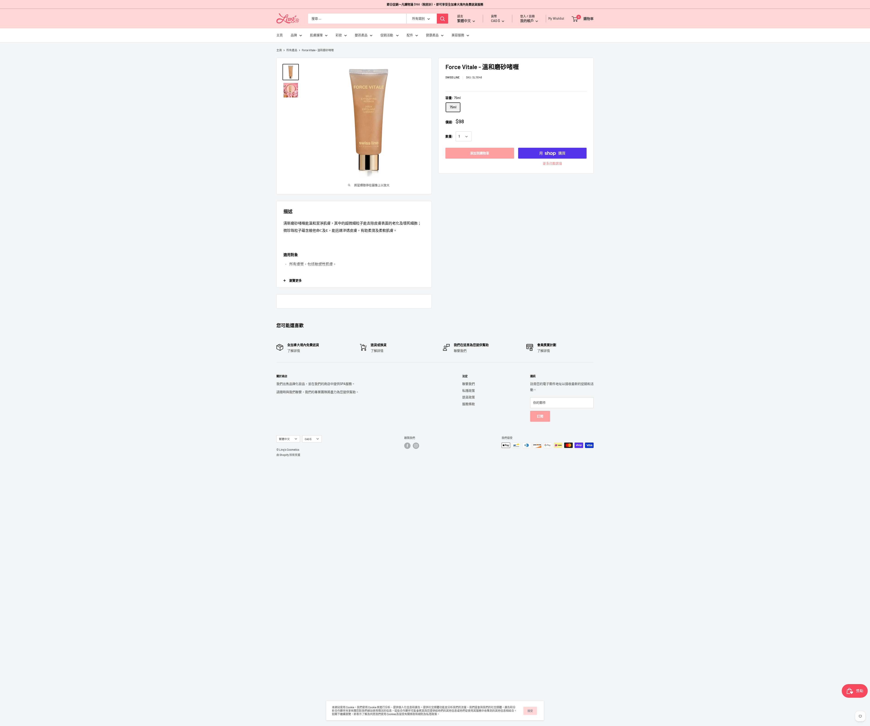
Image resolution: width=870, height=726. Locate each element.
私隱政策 (468, 390)
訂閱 (540, 416)
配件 (410, 35)
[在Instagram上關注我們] (416, 446)
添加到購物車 (479, 153)
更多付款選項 (552, 163)
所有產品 (291, 50)
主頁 (279, 35)
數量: (449, 136)
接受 (530, 710)
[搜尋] (442, 19)
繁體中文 (284, 438)
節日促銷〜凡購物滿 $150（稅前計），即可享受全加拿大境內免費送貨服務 (435, 4)
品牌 (294, 35)
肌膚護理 (316, 35)
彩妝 (339, 35)
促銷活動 (387, 35)
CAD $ (308, 438)
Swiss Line (452, 77)
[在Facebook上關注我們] (407, 446)
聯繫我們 (468, 384)
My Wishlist (555, 18)
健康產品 (432, 35)
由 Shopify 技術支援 (288, 454)
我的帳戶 (527, 21)
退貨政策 (468, 397)
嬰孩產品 (361, 35)
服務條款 (468, 404)
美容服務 (458, 35)
